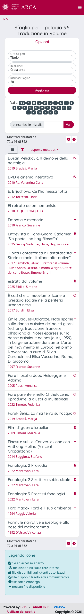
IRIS (5, 19)
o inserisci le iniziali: (27, 124)
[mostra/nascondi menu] (80, 8)
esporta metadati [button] (43, 149)
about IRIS (41, 607)
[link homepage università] (59, 7)
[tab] (13, 150)
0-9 (22, 103)
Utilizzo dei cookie (21, 612)
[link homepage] (21, 7)
